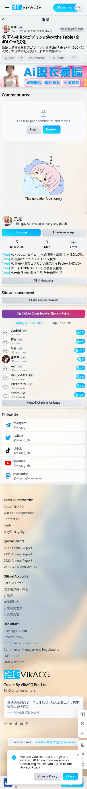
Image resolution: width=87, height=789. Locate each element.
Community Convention (21, 643)
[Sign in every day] (82, 714)
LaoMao (39, 742)
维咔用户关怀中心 (16, 589)
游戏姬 (8, 595)
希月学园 (52, 742)
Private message (64, 232)
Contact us (12, 519)
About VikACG (14, 506)
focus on (21, 232)
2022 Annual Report (18, 548)
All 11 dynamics (44, 280)
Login (33, 129)
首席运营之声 (13, 608)
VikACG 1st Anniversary (20, 567)
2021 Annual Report (18, 554)
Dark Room (12, 655)
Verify (8, 525)
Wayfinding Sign (15, 531)
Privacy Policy (13, 637)
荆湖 (45, 19)
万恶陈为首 (11, 614)
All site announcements (43, 300)
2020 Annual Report (18, 560)
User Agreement (15, 631)
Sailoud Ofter (13, 583)
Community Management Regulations (31, 649)
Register (51, 129)
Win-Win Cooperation (19, 513)
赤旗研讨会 (11, 602)
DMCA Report (14, 662)
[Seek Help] (82, 764)
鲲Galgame (68, 742)
